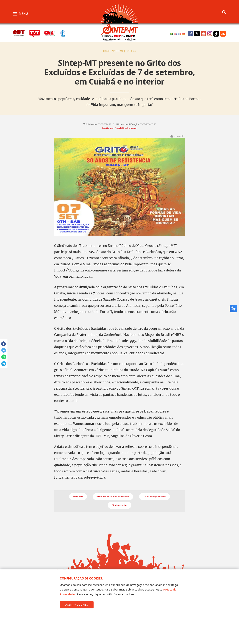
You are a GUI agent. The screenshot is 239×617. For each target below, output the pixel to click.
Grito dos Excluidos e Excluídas (113, 496)
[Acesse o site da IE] (64, 33)
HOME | (107, 51)
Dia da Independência (154, 496)
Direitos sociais (119, 505)
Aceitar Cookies (76, 604)
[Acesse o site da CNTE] (52, 33)
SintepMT (78, 496)
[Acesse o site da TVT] (36, 33)
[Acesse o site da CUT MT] (21, 33)
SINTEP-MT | (119, 51)
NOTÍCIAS (131, 51)
